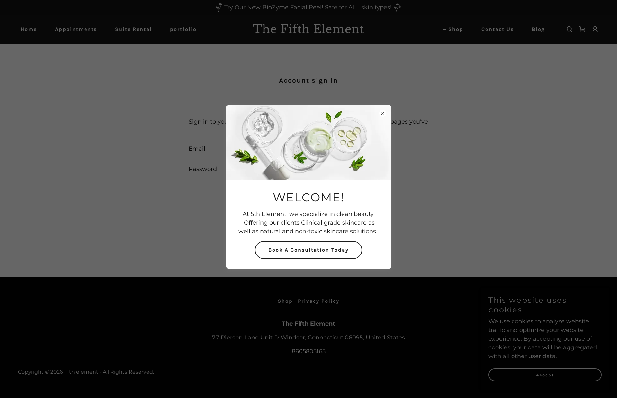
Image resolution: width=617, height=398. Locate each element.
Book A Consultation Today (308, 250)
